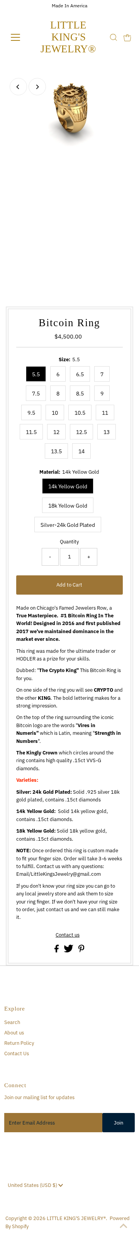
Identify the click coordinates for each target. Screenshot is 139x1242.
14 (81, 451)
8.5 (80, 393)
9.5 (31, 412)
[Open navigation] (18, 37)
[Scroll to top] (123, 1226)
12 (56, 432)
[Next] (37, 87)
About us (14, 1032)
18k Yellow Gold (67, 505)
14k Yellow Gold (67, 486)
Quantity (69, 541)
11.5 (31, 432)
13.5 (56, 451)
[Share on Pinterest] (81, 950)
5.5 (36, 374)
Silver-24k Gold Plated (68, 524)
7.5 (36, 393)
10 (55, 412)
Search (12, 1022)
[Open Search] (113, 37)
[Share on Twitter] (69, 950)
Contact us (68, 935)
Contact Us (16, 1053)
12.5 (81, 432)
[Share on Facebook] (57, 950)
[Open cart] (127, 37)
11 (105, 412)
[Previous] (18, 87)
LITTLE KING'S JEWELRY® (68, 37)
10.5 (80, 412)
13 (106, 432)
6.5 (80, 374)
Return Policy (19, 1043)
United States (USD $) (33, 1185)
